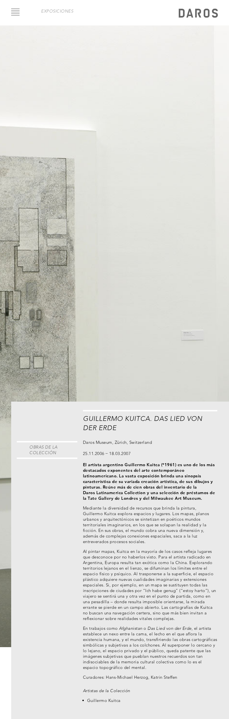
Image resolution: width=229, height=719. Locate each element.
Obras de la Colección (43, 449)
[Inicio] (198, 14)
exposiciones (57, 11)
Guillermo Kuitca (104, 700)
